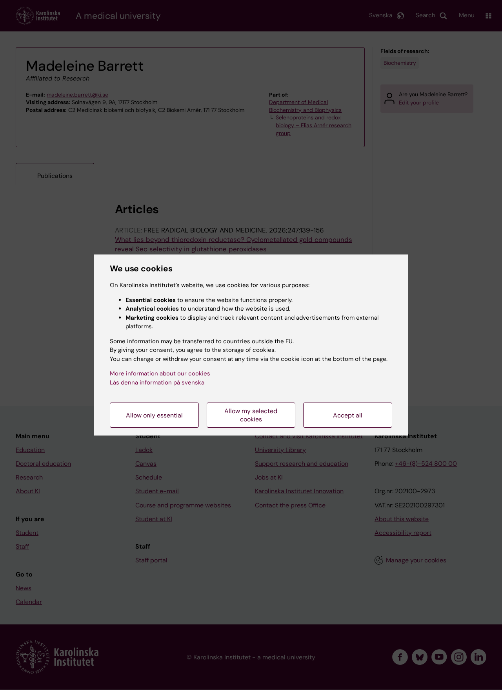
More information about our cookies (160, 373)
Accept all (347, 415)
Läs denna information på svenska (157, 382)
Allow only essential (154, 415)
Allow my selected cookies (250, 415)
